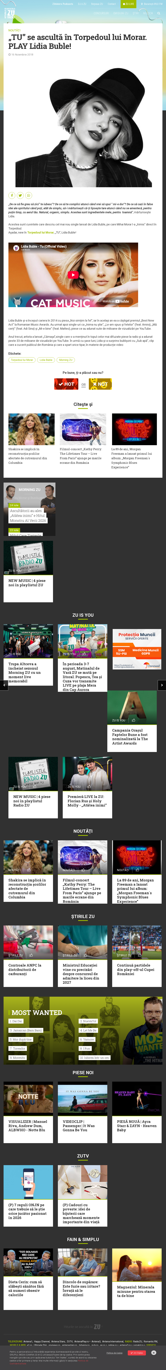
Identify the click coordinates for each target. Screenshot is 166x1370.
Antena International (112, 1341)
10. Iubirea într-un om (94, 1058)
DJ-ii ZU (82, 4)
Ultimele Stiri (40, 1345)
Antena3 (96, 1341)
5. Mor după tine (21, 1039)
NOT (102, 384)
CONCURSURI (101, 13)
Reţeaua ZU (97, 4)
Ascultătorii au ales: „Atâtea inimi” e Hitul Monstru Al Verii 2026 (28, 515)
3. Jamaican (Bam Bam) (26, 1030)
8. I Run (85, 1048)
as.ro (102, 1345)
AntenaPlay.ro (81, 1341)
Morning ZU (65, 360)
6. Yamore (87, 1039)
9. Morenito (17, 1058)
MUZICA (148, 13)
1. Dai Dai (16, 1021)
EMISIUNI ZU (120, 13)
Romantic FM (150, 1341)
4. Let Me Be (88, 1030)
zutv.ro (94, 1345)
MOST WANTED (37, 1012)
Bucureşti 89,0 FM (152, 4)
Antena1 (28, 1341)
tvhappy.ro (84, 1345)
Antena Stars (58, 1341)
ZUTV (70, 1341)
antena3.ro (125, 1345)
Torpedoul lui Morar (40, 232)
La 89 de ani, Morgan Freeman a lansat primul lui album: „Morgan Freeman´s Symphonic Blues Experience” (131, 458)
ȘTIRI (136, 13)
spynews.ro (54, 1345)
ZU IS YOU (83, 615)
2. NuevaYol (88, 1021)
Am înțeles (138, 1353)
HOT (68, 384)
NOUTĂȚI (14, 30)
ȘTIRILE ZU (83, 916)
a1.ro (29, 1345)
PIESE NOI (83, 1072)
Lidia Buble (46, 360)
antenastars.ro (69, 1345)
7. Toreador (17, 1048)
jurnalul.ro (139, 1345)
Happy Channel (42, 1341)
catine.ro (112, 1345)
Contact (112, 4)
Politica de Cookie (114, 1353)
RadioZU (137, 1341)
